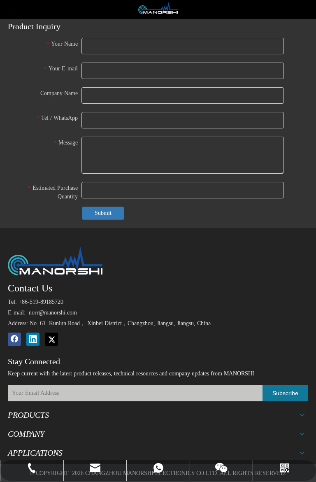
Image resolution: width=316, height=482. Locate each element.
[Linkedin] (33, 339)
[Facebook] (14, 339)
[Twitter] (51, 339)
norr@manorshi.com (53, 313)
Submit (103, 213)
